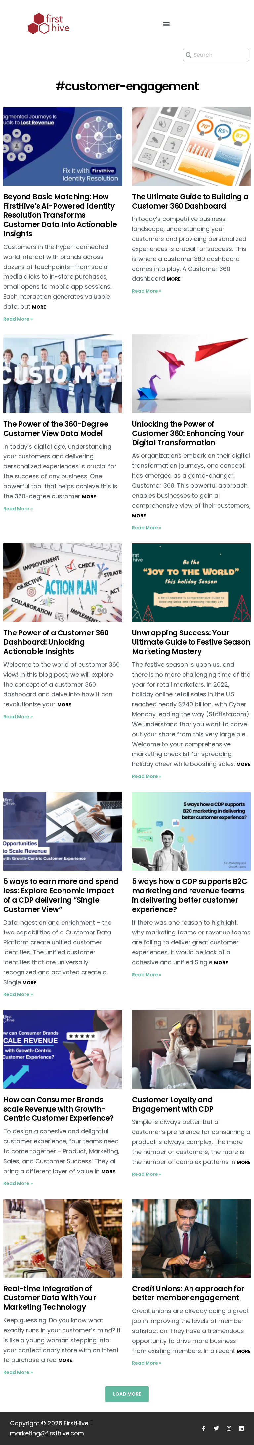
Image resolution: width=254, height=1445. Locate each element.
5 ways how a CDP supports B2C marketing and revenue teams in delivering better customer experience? (189, 895)
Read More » (18, 319)
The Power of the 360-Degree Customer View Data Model (55, 429)
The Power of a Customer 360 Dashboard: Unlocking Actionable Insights (55, 642)
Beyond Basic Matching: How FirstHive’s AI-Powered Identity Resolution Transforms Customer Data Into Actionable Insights (60, 215)
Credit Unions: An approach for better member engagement (188, 1293)
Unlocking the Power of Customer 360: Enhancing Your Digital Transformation (188, 433)
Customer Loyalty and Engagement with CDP (173, 1104)
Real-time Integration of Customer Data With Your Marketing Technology (49, 1298)
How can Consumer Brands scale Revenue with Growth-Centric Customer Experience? (59, 1109)
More (39, 307)
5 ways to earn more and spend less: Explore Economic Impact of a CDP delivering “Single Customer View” (60, 895)
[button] (166, 23)
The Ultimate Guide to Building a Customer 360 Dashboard (190, 201)
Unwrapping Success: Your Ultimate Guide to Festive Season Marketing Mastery (191, 642)
